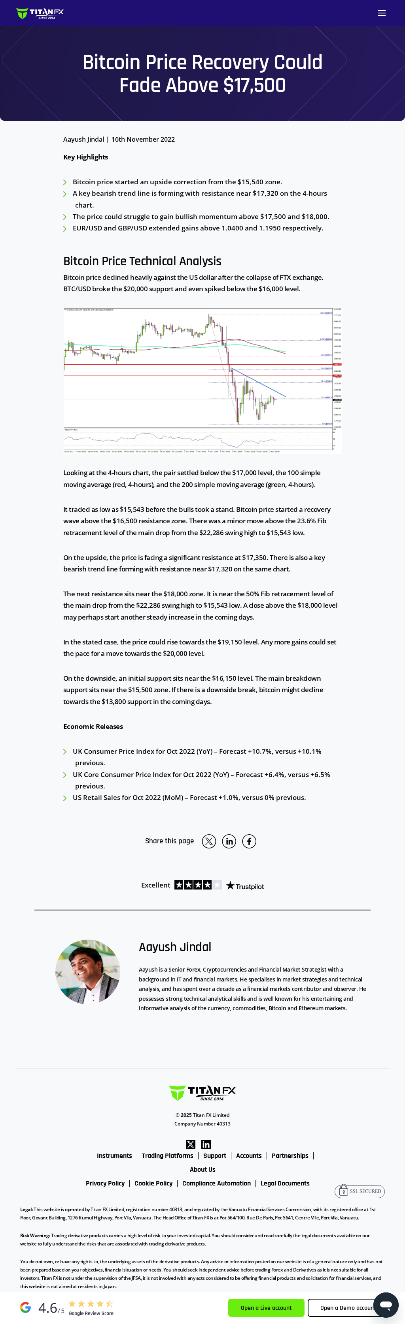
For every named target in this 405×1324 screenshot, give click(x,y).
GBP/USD (132, 227)
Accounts (249, 1155)
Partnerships (290, 1155)
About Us (203, 1169)
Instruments (114, 1155)
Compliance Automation (216, 1183)
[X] (190, 1143)
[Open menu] (382, 13)
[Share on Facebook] (249, 841)
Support (214, 1155)
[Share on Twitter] (209, 841)
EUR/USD (87, 227)
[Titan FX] (40, 13)
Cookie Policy (153, 1183)
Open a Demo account (348, 1308)
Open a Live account (266, 1308)
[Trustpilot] (217, 885)
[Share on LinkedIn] (229, 841)
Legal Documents (285, 1183)
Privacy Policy (105, 1183)
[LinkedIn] (206, 1143)
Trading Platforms (167, 1155)
